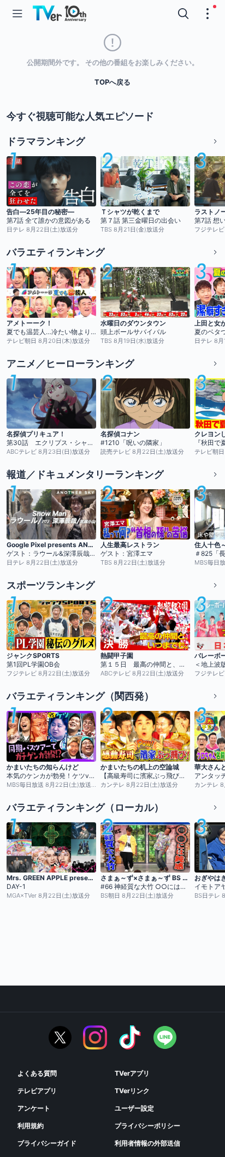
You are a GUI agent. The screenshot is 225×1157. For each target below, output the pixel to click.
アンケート (33, 1108)
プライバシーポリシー (147, 1126)
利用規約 (30, 1126)
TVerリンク (132, 1091)
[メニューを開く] (17, 13)
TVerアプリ (132, 1073)
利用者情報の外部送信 (147, 1143)
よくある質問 (37, 1073)
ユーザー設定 (134, 1108)
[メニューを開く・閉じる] (207, 13)
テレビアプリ (37, 1091)
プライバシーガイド (46, 1143)
